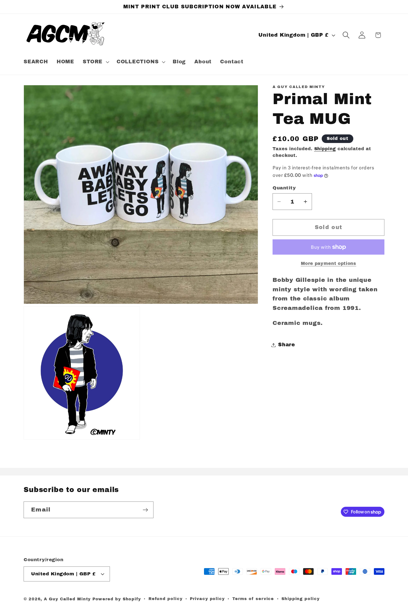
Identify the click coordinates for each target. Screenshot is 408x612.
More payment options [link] (328, 263)
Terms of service (253, 598)
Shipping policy (300, 598)
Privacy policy (207, 598)
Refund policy (165, 598)
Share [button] (286, 345)
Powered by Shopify (116, 598)
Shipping (325, 148)
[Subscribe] (145, 509)
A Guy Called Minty (67, 598)
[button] (95, 61)
